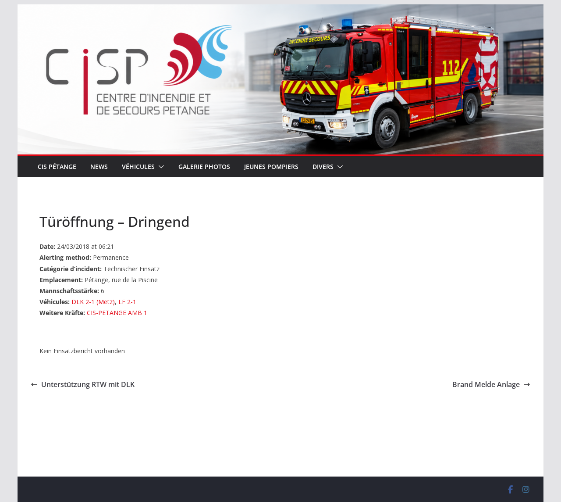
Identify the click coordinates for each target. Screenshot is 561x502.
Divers (323, 166)
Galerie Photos (204, 166)
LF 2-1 (127, 302)
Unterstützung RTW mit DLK (88, 384)
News (99, 166)
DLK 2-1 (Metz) (93, 302)
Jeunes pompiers (271, 166)
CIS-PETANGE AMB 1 (117, 312)
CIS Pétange (57, 166)
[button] (159, 167)
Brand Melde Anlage (486, 384)
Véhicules (138, 166)
